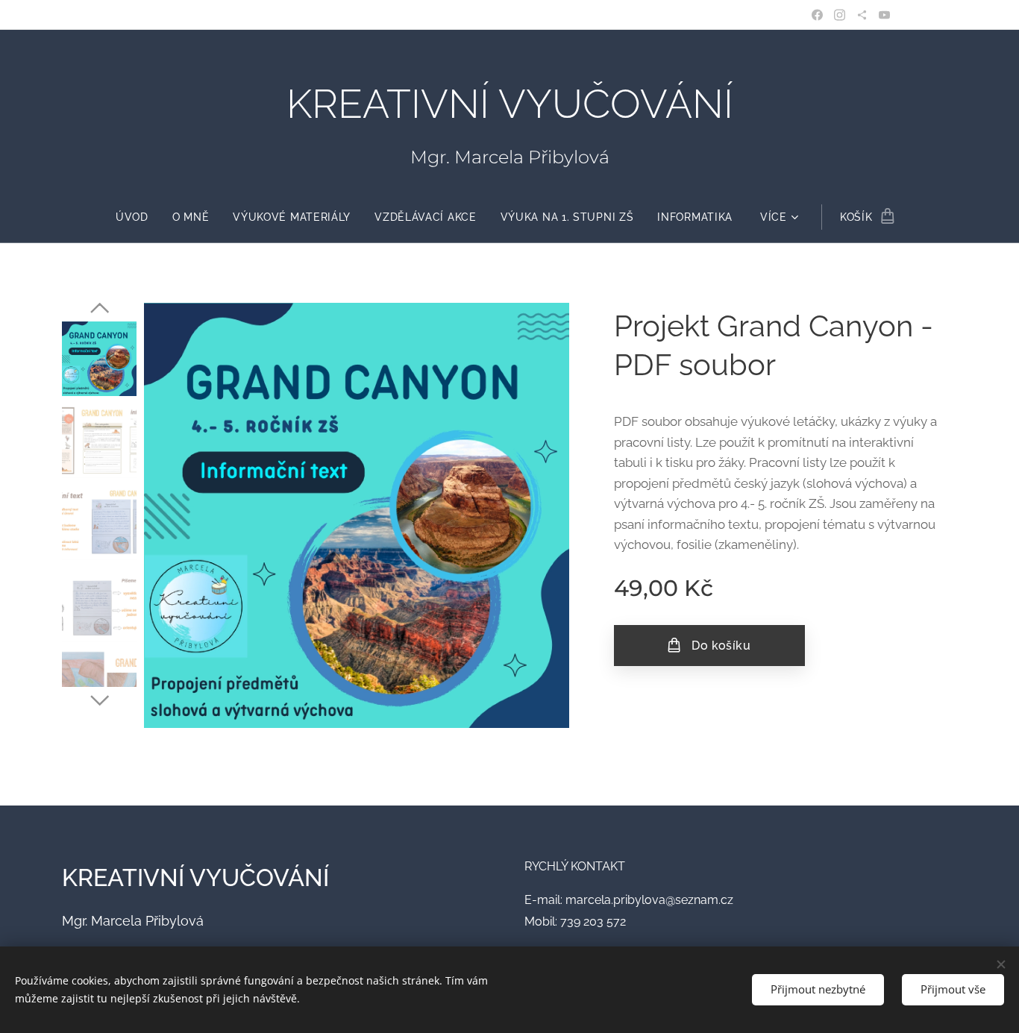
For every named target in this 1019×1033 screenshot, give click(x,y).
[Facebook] (817, 15)
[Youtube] (884, 15)
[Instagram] (839, 15)
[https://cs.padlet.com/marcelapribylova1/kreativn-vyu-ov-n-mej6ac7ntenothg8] (862, 15)
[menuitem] (138, 217)
